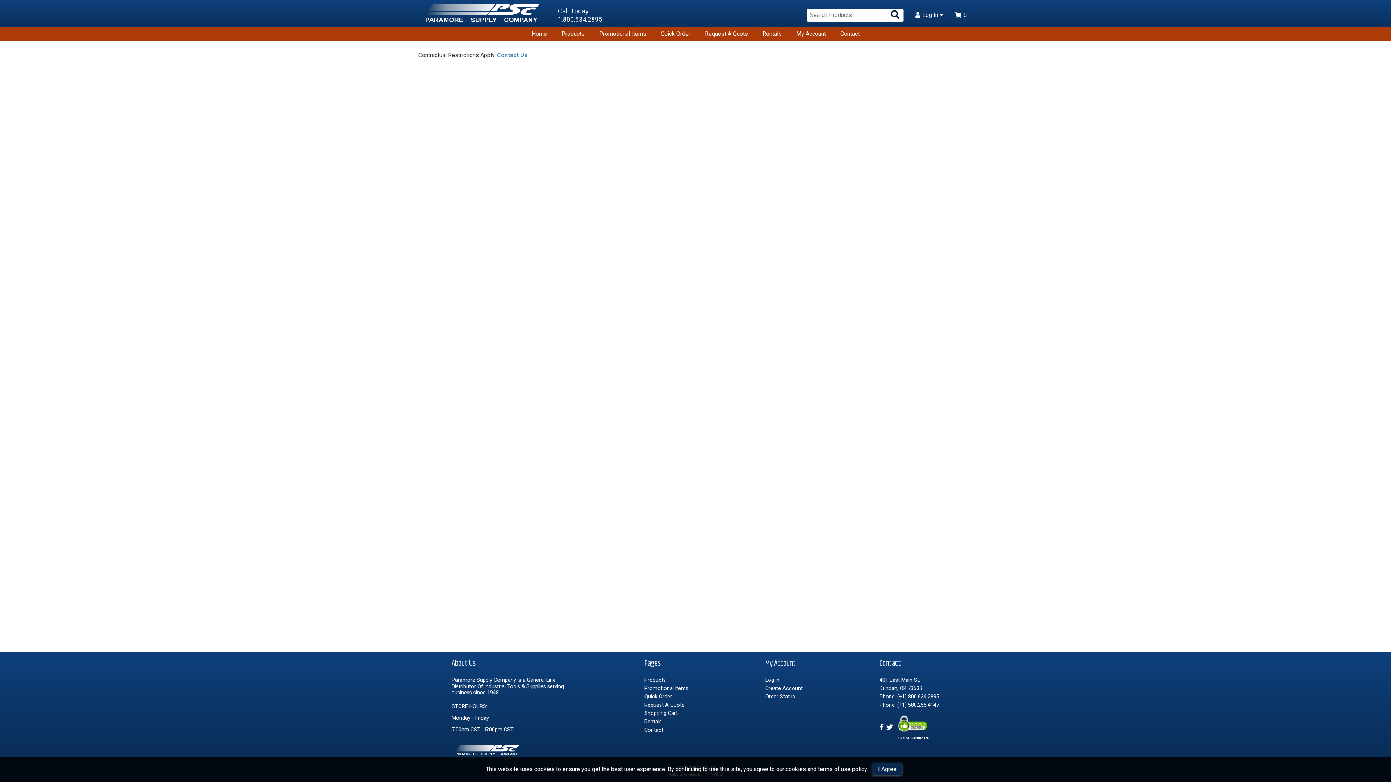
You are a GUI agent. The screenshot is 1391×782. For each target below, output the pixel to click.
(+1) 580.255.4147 (918, 705)
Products (573, 33)
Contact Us (512, 55)
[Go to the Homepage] (483, 15)
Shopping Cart (661, 713)
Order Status (780, 696)
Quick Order (675, 33)
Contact (850, 33)
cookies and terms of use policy (826, 769)
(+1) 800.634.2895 (918, 696)
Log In (931, 15)
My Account (811, 33)
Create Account (784, 688)
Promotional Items (622, 33)
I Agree (887, 769)
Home (539, 33)
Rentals (772, 33)
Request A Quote (726, 33)
